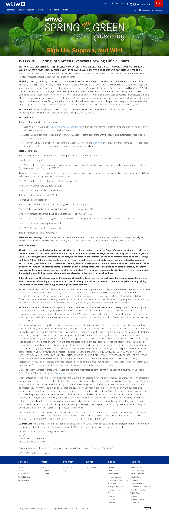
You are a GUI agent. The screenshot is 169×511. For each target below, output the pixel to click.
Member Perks (135, 477)
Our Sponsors (113, 474)
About (56, 10)
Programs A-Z (68, 467)
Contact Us (112, 503)
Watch (20, 10)
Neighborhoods (108, 3)
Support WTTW (135, 467)
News (40, 10)
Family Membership (137, 483)
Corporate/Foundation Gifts (140, 487)
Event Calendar (91, 467)
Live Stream (45, 474)
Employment (112, 493)
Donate (159, 3)
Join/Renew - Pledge (137, 470)
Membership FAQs (137, 499)
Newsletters (157, 10)
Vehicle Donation (136, 493)
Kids (122, 3)
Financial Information (115, 490)
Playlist (65, 470)
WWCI (91, 509)
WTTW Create (23, 474)
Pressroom (112, 483)
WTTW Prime (22, 470)
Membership (135, 480)
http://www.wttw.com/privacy (63, 373)
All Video (44, 467)
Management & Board (116, 487)
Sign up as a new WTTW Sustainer (66, 126)
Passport (146, 10)
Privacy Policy (23, 509)
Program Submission (115, 477)
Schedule (11, 10)
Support (65, 10)
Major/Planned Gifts (137, 490)
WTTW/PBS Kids (24, 477)
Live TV (134, 10)
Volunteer (111, 496)
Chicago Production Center (118, 480)
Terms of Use (35, 509)
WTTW (20, 467)
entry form (97, 142)
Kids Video (45, 470)
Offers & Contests (137, 474)
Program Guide (24, 480)
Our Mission (112, 467)
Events (48, 10)
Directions (112, 499)
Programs (31, 10)
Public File (46, 509)
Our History (112, 470)
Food (117, 3)
